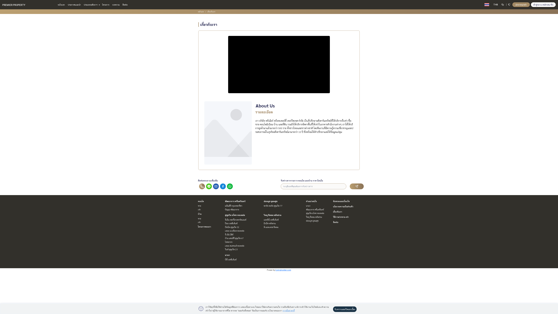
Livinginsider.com (283, 269)
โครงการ (105, 4)
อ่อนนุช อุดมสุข (270, 201)
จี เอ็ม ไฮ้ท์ (229, 234)
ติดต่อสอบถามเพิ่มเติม (208, 180)
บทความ (116, 4)
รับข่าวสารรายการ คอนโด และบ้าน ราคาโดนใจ (302, 180)
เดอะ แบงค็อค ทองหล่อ (234, 230)
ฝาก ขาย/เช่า (521, 4)
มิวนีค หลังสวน (270, 223)
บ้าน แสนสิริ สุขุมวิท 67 (234, 238)
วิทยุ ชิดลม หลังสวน (272, 215)
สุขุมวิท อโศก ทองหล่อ (235, 215)
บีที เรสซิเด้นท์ (231, 259)
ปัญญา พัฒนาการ (232, 209)
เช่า (199, 209)
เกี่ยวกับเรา (337, 211)
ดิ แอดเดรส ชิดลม (271, 227)
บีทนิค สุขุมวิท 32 (232, 227)
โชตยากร (228, 242)
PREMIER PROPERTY (13, 4)
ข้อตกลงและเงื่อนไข (341, 201)
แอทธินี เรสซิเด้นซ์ (271, 219)
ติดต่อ (125, 4)
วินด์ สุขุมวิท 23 (231, 249)
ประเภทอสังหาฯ (91, 4)
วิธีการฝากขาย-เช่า (341, 217)
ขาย (199, 205)
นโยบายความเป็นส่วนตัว (343, 206)
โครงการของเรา (204, 226)
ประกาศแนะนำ (74, 4)
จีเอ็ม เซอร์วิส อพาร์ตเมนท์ (235, 219)
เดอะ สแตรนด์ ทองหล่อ (234, 245)
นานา (227, 255)
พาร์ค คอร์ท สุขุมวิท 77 (273, 205)
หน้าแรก (61, 4)
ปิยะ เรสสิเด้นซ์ (231, 223)
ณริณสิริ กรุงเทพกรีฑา (233, 205)
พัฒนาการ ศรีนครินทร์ (235, 201)
